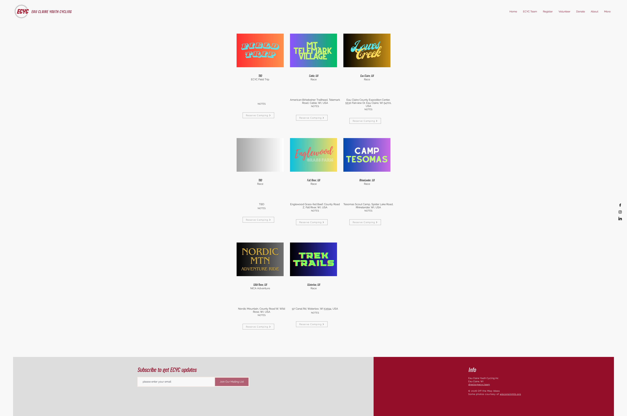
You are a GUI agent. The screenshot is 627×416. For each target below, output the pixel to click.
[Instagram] (620, 212)
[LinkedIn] (620, 219)
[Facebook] (620, 205)
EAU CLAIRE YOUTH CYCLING (51, 11)
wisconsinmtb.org (510, 394)
